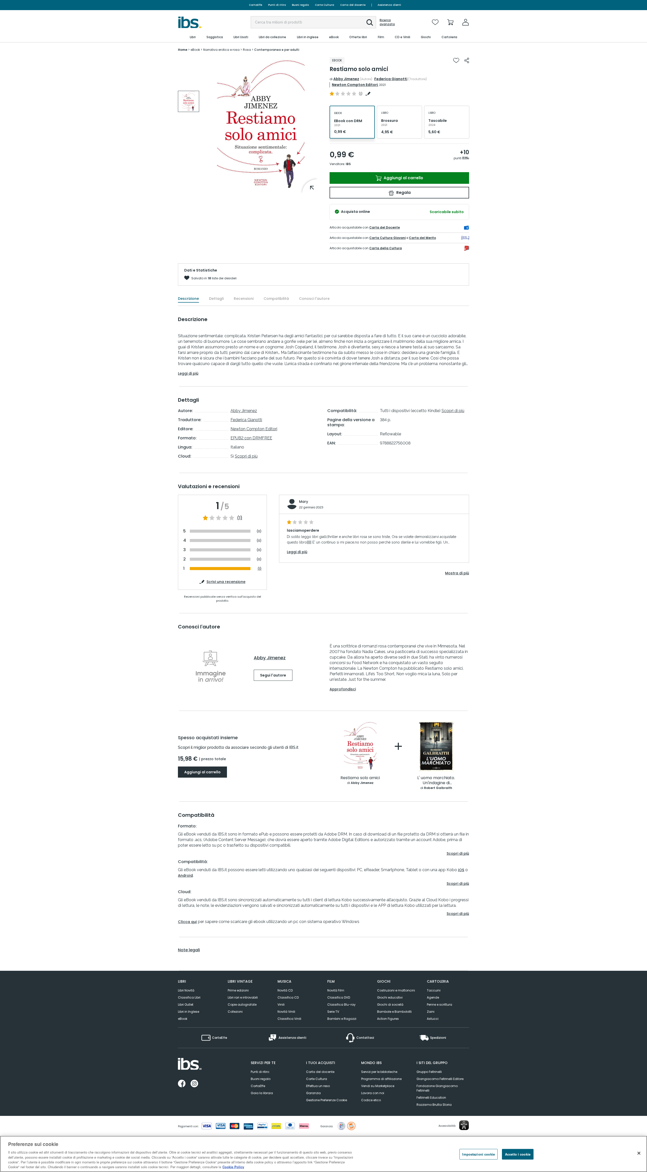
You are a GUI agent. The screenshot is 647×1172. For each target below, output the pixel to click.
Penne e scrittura (439, 1004)
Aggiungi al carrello (403, 178)
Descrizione (188, 298)
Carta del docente (352, 5)
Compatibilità (276, 298)
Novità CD (285, 990)
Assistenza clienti (389, 5)
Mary (303, 501)
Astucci (432, 1019)
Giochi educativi (390, 997)
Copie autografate (242, 1004)
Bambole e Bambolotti (394, 1011)
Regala (403, 192)
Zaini (430, 1011)
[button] (369, 22)
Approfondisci (343, 689)
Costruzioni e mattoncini (396, 990)
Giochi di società (390, 1004)
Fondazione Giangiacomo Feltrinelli (437, 1088)
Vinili (281, 1004)
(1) (239, 518)
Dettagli (216, 298)
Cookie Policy (233, 1166)
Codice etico (371, 1100)
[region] (323, 1154)
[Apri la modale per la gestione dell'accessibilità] (464, 1125)
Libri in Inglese (188, 1011)
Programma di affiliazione (381, 1079)
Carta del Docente (384, 227)
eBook (182, 1019)
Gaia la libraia (262, 1093)
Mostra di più (457, 573)
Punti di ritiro (277, 5)
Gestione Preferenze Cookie (326, 1100)
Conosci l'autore (314, 298)
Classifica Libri (189, 997)
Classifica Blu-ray (341, 1004)
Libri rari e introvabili (243, 997)
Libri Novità (186, 990)
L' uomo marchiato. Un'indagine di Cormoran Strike (436, 780)
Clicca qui (187, 921)
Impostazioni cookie (478, 1154)
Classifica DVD (338, 997)
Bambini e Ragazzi (341, 1019)
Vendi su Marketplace (377, 1086)
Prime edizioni (238, 990)
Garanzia (313, 1093)
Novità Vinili (286, 1011)
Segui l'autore (273, 675)
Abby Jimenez (346, 78)
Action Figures (388, 1019)
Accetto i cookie (517, 1154)
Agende (433, 997)
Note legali (189, 950)
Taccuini (434, 990)
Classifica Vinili (289, 1019)
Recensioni (243, 298)
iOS (461, 869)
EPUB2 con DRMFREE (251, 438)
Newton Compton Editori (355, 84)
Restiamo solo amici (360, 778)
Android (185, 875)
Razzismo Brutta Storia (434, 1104)
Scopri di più (246, 456)
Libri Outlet (185, 1004)
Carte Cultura (324, 5)
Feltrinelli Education (431, 1097)
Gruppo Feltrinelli (429, 1072)
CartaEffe (255, 5)
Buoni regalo (300, 5)
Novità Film (335, 990)
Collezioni (235, 1011)
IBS (348, 164)
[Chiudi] (638, 1153)
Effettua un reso (318, 1086)
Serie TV (333, 1011)
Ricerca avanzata (387, 22)
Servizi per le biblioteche (379, 1072)
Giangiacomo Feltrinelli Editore (440, 1079)
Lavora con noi (372, 1093)
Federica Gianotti (390, 78)
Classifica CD (288, 997)
